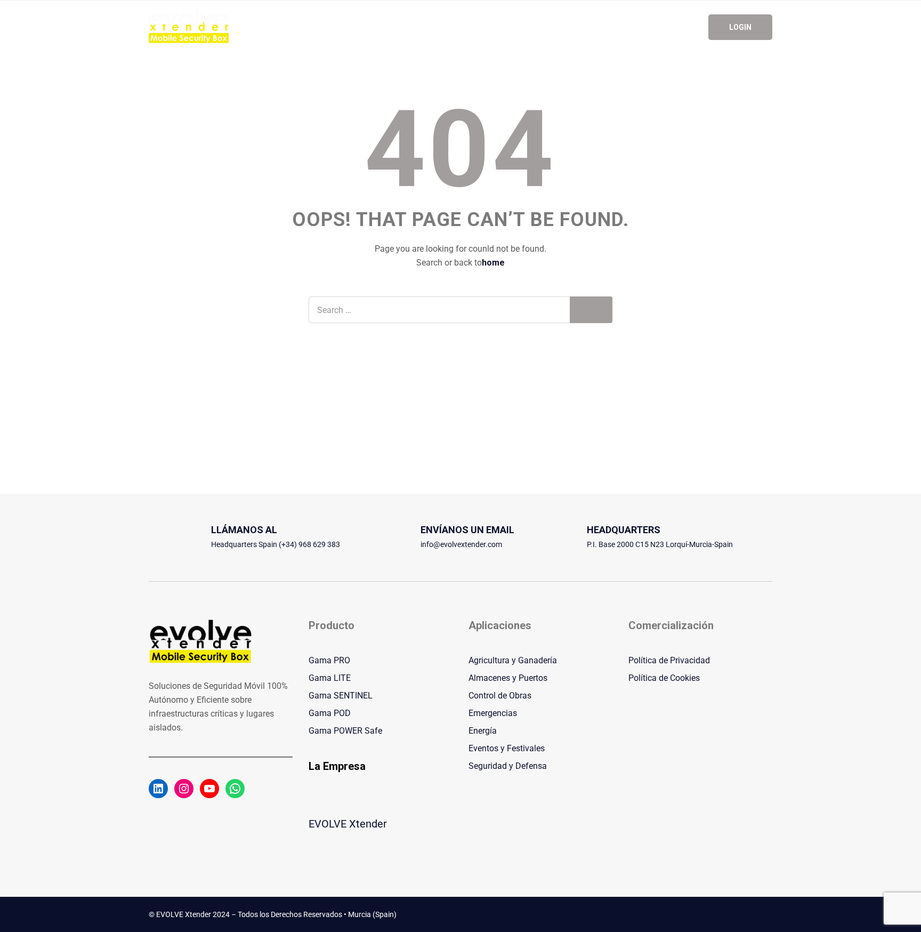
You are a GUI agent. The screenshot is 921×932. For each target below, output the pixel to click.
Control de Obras (499, 695)
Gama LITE (330, 678)
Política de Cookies (664, 678)
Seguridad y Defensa (507, 766)
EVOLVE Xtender (348, 823)
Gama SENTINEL (341, 695)
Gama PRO (329, 660)
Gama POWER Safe (345, 731)
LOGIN (740, 27)
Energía (482, 731)
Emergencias (492, 713)
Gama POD (330, 713)
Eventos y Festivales (506, 748)
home (493, 263)
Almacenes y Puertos (507, 678)
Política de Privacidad (669, 660)
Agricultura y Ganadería (512, 660)
